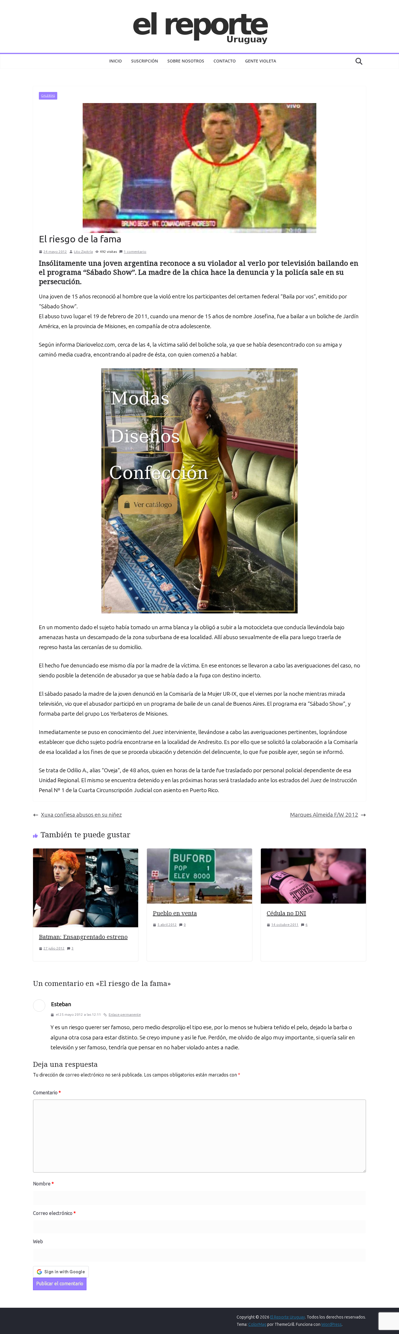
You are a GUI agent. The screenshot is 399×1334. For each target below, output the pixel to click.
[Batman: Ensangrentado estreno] (85, 853)
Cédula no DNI (286, 913)
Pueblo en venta (175, 913)
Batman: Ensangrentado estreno (83, 937)
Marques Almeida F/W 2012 (324, 814)
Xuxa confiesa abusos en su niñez (81, 814)
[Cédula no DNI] (313, 853)
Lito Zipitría (83, 252)
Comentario (47, 1092)
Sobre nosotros (185, 61)
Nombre (43, 1184)
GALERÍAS (48, 96)
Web (38, 1241)
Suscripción (144, 61)
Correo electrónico (54, 1213)
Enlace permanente (125, 1015)
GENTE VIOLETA (260, 61)
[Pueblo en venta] (199, 853)
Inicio (115, 61)
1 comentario (135, 252)
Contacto (225, 61)
